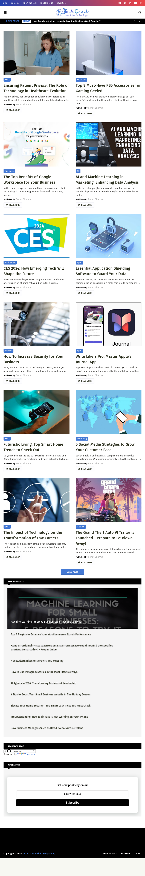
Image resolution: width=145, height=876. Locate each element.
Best (7, 79)
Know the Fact (29, 3)
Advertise (61, 3)
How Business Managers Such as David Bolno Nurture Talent (47, 728)
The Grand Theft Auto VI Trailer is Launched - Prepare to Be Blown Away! (105, 538)
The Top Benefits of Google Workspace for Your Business (29, 179)
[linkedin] (130, 3)
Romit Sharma (23, 104)
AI (78, 171)
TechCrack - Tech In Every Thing (38, 853)
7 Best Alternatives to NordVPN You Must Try (37, 660)
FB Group (125, 853)
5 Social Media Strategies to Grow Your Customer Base (105, 447)
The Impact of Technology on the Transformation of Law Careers (33, 535)
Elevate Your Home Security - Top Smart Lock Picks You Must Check (51, 705)
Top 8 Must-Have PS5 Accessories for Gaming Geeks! (108, 88)
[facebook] (119, 3)
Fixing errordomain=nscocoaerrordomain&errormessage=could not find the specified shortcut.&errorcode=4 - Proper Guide (62, 647)
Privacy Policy (110, 853)
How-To (8, 350)
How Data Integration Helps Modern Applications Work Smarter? (66, 21)
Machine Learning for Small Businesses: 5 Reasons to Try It (46, 621)
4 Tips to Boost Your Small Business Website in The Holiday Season (51, 694)
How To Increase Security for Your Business (34, 359)
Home (4, 3)
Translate (29, 754)
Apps (79, 262)
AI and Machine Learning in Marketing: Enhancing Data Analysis (107, 179)
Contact (137, 853)
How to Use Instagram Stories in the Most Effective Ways (44, 671)
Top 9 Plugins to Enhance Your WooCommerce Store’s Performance (51, 634)
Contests (15, 3)
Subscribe (72, 802)
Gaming (80, 526)
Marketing (82, 438)
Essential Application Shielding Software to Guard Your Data (103, 271)
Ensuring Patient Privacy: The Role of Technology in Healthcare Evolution (36, 88)
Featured (81, 79)
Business (9, 171)
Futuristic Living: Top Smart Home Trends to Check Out (33, 447)
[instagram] (140, 3)
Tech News (10, 262)
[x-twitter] (125, 3)
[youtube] (135, 3)
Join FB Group (46, 3)
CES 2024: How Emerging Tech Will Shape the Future (34, 271)
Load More (73, 571)
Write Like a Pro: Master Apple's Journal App (103, 359)
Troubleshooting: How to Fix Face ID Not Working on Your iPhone (49, 716)
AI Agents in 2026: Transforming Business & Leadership (43, 683)
